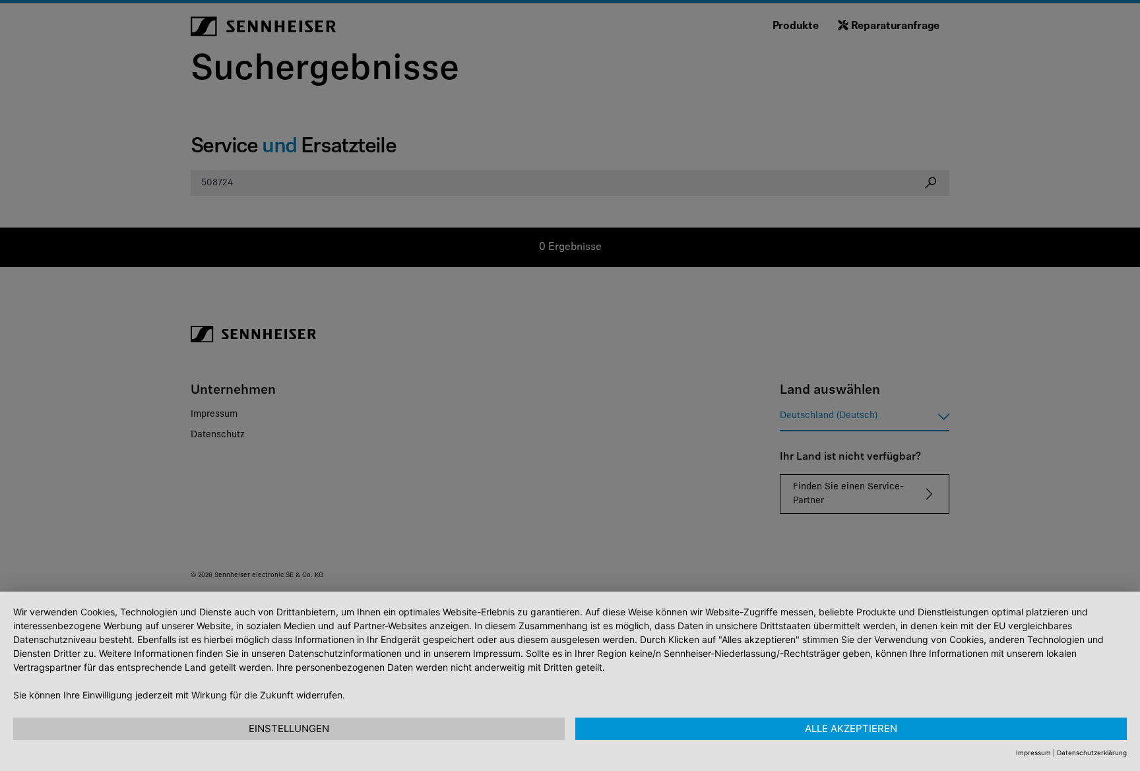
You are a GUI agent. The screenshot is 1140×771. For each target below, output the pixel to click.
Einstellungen (289, 728)
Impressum (1033, 752)
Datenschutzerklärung (1092, 752)
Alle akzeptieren (851, 728)
